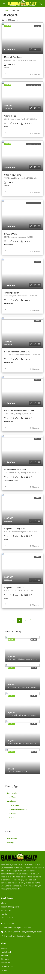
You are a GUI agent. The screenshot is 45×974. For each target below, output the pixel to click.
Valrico (3, 948)
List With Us (6, 910)
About (3, 903)
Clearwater (5, 963)
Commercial (12, 793)
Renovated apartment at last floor (19, 411)
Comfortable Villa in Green (15, 470)
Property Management (10, 907)
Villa (12, 818)
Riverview (5, 959)
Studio (13, 813)
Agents (4, 914)
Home (6, 10)
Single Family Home (19, 809)
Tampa (4, 970)
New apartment (10, 234)
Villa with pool (10, 116)
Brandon (4, 956)
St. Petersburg (6, 966)
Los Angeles (12, 838)
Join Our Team (7, 918)
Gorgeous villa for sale (14, 587)
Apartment (15, 805)
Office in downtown (12, 175)
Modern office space (13, 57)
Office (13, 797)
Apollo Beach (6, 952)
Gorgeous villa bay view (14, 529)
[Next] (31, 620)
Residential (11, 801)
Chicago (10, 842)
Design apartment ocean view (17, 352)
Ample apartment (11, 293)
